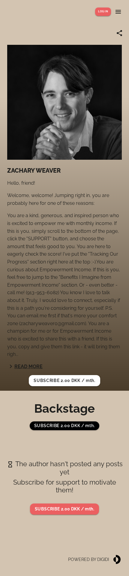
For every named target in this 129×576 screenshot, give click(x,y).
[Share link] (119, 33)
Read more (28, 366)
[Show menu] (118, 12)
